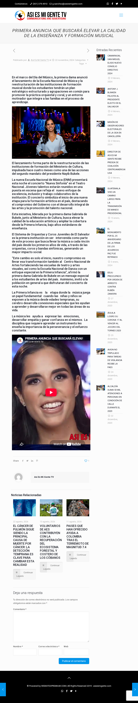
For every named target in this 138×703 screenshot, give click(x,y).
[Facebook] (112, 3)
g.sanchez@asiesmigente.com (67, 4)
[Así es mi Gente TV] (41, 15)
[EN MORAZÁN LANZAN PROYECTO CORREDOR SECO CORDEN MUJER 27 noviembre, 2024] (135, 689)
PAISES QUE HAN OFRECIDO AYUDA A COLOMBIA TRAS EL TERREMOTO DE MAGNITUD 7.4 (77, 536)
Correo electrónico (48, 646)
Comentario (19, 609)
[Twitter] (117, 3)
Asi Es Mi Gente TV (40, 60)
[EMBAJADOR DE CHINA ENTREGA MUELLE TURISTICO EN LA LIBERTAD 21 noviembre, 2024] (3, 689)
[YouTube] (121, 3)
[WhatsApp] (108, 3)
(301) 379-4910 (40, 4)
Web (66, 646)
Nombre (18, 646)
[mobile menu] (121, 15)
